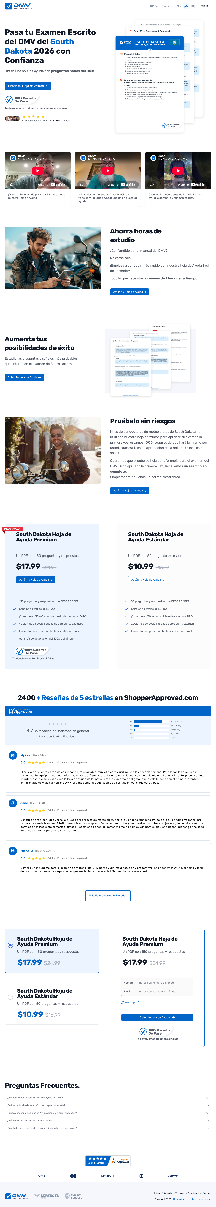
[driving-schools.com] (76, 1196)
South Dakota (162, 6)
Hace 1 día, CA (37, 803)
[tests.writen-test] (18, 6)
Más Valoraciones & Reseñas (108, 895)
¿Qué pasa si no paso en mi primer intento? (29, 1120)
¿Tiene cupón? (130, 1002)
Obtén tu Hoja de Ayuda (26, 86)
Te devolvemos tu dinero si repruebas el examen (36, 108)
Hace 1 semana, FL (45, 851)
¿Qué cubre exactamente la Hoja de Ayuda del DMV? (35, 1097)
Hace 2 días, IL (41, 755)
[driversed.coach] (49, 1196)
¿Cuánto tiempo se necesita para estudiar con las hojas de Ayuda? (42, 1128)
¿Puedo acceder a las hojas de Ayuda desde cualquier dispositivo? (42, 1112)
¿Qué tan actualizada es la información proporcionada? (36, 1105)
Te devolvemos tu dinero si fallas (33, 658)
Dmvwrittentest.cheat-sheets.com (192, 1199)
